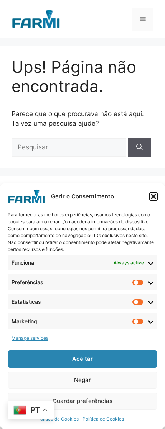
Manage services (30, 338)
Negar (82, 379)
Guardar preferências (82, 400)
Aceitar (82, 358)
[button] (153, 196)
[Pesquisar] (139, 147)
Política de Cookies (58, 419)
